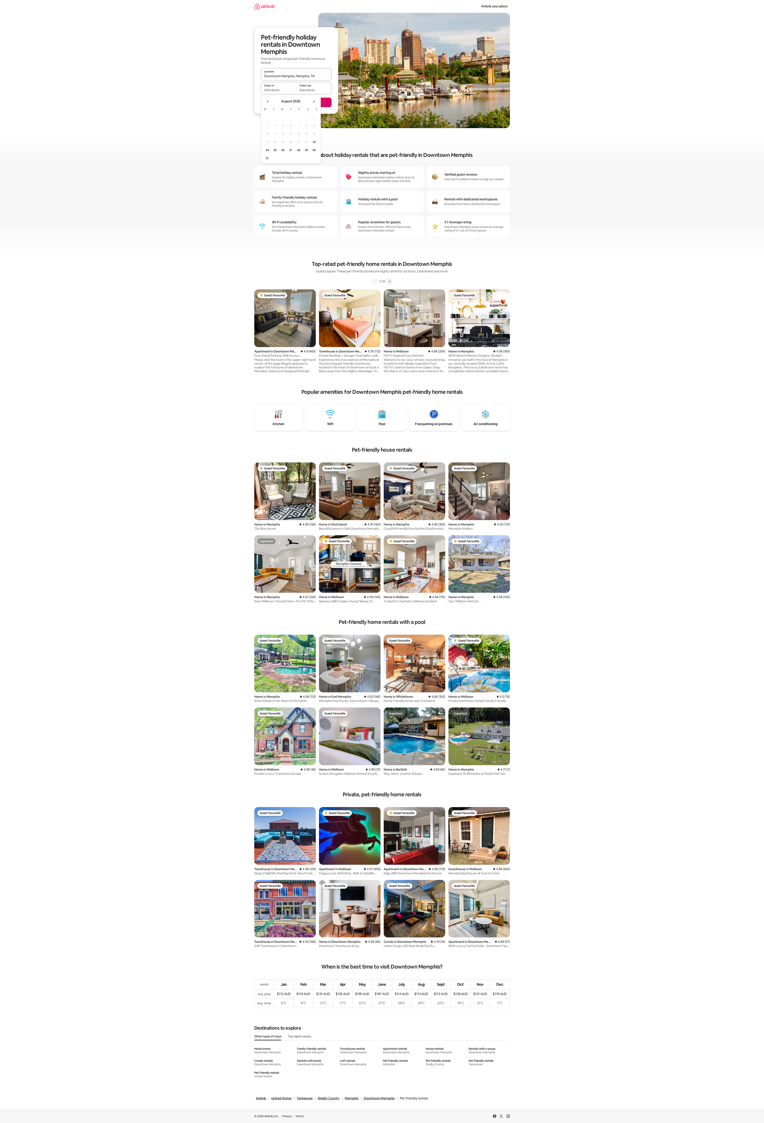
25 (275, 150)
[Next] (389, 281)
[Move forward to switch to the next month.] (314, 101)
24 (267, 150)
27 (290, 150)
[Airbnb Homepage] (264, 6)
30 (314, 150)
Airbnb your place (494, 6)
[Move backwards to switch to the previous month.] (268, 101)
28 (298, 150)
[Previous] (375, 281)
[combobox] (296, 76)
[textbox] (278, 90)
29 (306, 150)
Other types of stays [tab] (267, 1036)
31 (267, 158)
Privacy (287, 1116)
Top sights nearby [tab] (299, 1036)
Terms (299, 1116)
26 (282, 150)
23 (314, 142)
